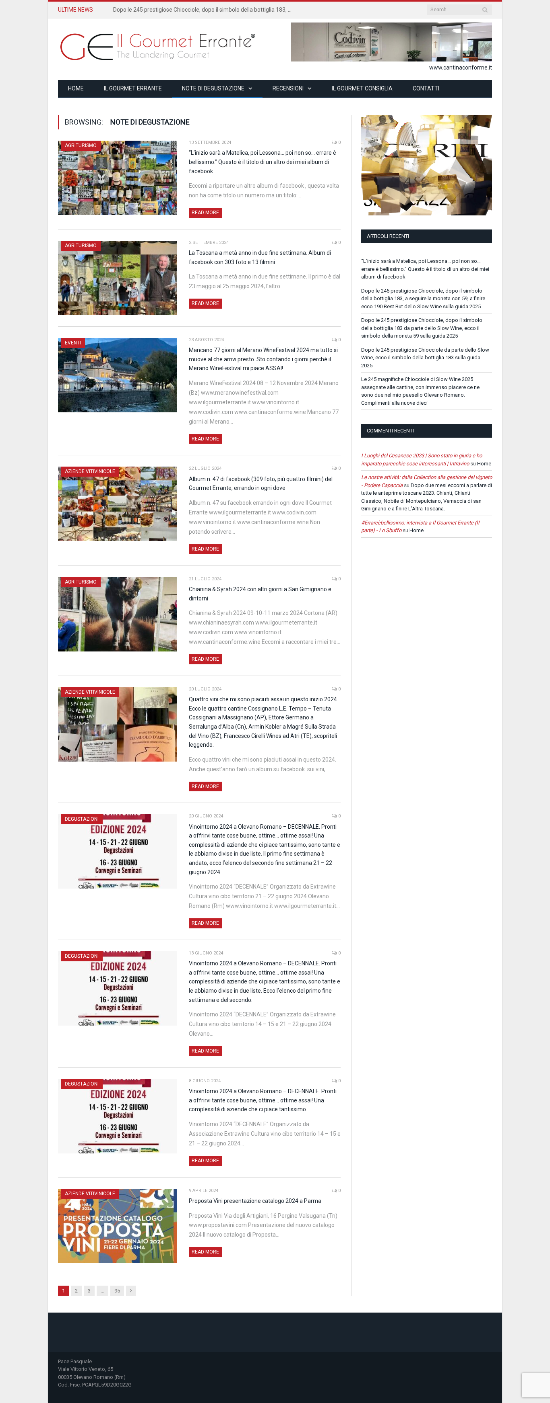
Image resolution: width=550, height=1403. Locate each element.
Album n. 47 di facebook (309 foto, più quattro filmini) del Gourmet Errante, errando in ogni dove (261, 484)
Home (76, 88)
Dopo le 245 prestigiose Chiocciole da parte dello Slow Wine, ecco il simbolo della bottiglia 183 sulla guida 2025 (425, 358)
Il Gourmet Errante (133, 88)
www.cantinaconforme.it (460, 67)
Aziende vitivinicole (90, 471)
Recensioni (288, 88)
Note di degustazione (213, 88)
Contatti (426, 88)
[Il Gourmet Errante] (158, 45)
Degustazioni (82, 819)
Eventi (73, 343)
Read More (205, 212)
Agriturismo (81, 145)
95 (117, 1291)
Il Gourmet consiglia (362, 88)
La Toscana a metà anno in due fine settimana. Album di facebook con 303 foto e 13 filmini (260, 257)
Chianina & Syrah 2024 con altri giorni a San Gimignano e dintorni (260, 594)
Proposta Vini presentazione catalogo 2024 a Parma (255, 1201)
